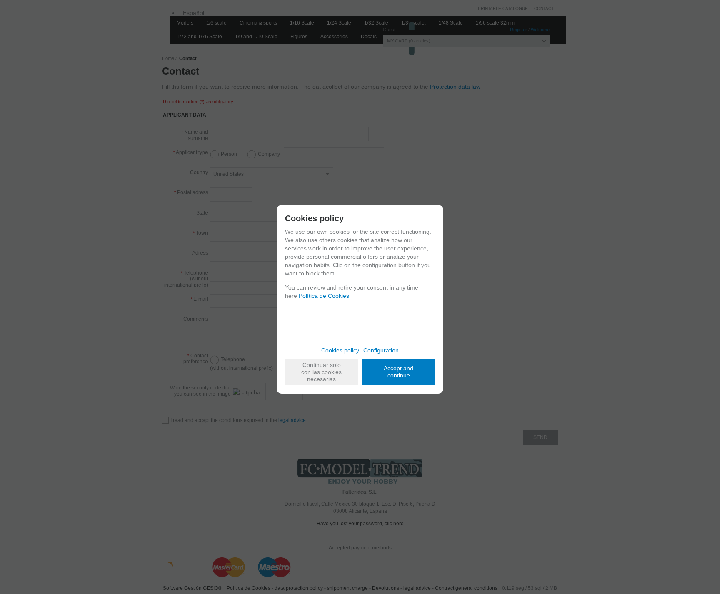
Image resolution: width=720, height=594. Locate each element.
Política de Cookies (324, 295)
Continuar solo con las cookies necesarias (321, 372)
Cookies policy (340, 350)
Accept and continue (398, 372)
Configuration (381, 350)
